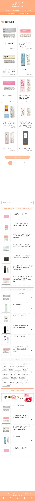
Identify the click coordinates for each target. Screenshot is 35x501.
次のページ (17, 157)
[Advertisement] (17, 186)
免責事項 (25, 493)
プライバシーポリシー (11, 493)
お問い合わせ (18, 495)
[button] (32, 202)
